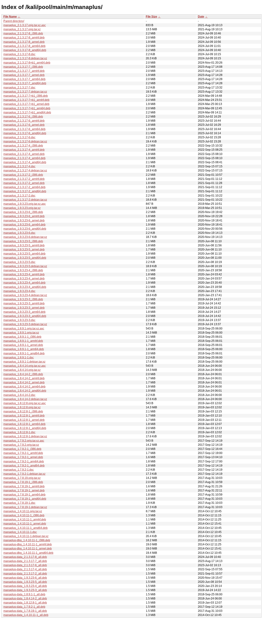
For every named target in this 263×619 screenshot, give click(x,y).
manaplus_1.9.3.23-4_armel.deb (24, 278)
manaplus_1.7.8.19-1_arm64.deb (24, 494)
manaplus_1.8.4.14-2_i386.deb (23, 374)
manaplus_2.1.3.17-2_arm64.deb (24, 187)
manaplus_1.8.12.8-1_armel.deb (24, 419)
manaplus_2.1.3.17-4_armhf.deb (24, 149)
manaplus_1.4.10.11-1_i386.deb (23, 515)
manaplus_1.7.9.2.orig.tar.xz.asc (23, 440)
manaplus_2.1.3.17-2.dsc (19, 195)
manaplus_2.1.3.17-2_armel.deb (24, 183)
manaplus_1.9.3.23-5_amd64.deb (24, 257)
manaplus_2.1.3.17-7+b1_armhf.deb (26, 99)
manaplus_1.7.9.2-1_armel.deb (23, 457)
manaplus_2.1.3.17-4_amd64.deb (24, 162)
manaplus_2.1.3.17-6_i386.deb (23, 116)
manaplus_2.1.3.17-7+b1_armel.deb (26, 104)
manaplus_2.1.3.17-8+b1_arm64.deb (26, 62)
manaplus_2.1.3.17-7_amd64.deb (24, 83)
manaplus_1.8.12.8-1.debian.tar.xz (25, 436)
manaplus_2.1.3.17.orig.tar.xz (22, 29)
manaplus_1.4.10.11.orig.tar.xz (22, 511)
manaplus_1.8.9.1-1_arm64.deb (23, 349)
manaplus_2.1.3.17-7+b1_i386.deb (25, 95)
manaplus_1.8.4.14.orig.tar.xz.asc (24, 365)
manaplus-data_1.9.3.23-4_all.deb (25, 585)
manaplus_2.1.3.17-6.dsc (19, 137)
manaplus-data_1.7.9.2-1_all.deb (24, 606)
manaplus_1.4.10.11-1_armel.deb (24, 523)
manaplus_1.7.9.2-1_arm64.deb (23, 461)
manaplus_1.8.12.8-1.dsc (19, 432)
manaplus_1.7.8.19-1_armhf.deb (24, 486)
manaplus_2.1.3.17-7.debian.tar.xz (25, 91)
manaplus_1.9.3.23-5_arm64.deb (24, 253)
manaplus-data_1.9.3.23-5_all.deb (25, 581)
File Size (151, 16)
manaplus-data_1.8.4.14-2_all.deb (25, 598)
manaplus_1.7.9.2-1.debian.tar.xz (24, 473)
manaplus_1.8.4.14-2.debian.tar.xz (25, 399)
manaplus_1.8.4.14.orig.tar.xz (22, 369)
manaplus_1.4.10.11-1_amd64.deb (25, 527)
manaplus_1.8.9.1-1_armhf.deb (23, 340)
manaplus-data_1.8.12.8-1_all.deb (25, 602)
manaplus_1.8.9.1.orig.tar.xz (21, 332)
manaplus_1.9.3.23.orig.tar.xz (22, 207)
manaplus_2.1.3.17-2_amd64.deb (24, 191)
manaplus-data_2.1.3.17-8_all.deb (25, 556)
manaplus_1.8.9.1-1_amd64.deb (24, 353)
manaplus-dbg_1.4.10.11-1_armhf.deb (27, 544)
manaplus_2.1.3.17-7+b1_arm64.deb (26, 108)
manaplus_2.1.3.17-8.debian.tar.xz (25, 58)
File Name (10, 16)
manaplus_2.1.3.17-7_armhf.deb (24, 70)
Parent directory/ (13, 21)
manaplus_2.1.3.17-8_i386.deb (23, 33)
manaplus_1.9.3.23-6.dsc (19, 232)
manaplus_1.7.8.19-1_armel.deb (24, 490)
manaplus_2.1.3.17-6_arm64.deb (24, 129)
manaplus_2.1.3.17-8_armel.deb (24, 41)
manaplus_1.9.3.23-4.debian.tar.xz (25, 295)
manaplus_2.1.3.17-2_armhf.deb (24, 178)
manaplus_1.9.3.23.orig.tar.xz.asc (24, 203)
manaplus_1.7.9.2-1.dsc (18, 469)
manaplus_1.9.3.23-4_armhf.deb (24, 274)
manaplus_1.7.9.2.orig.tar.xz (21, 444)
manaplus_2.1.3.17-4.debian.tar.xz (25, 170)
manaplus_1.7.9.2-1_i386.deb (22, 448)
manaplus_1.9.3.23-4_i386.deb (23, 270)
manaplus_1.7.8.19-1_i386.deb (23, 482)
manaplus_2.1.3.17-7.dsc (19, 87)
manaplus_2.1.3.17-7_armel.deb (24, 75)
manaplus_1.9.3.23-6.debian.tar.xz (25, 236)
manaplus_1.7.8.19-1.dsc (19, 502)
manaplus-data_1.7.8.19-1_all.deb (25, 610)
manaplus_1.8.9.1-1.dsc (18, 357)
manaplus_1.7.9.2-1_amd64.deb (24, 465)
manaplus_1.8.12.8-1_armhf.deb (24, 415)
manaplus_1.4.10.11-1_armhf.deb (24, 519)
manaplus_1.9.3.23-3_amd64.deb (24, 315)
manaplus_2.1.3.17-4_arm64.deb (24, 158)
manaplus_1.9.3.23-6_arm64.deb (24, 224)
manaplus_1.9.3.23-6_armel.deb (24, 220)
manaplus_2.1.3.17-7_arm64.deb (24, 79)
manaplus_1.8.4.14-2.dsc (19, 394)
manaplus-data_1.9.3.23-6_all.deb (25, 577)
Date (201, 16)
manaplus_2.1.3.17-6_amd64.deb (24, 133)
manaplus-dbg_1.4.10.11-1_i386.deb (26, 540)
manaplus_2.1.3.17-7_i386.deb (23, 66)
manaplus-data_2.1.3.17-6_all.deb (25, 565)
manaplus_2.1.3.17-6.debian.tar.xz (25, 141)
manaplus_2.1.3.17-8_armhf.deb (24, 37)
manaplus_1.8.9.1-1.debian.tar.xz (24, 361)
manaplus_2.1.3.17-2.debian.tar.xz (25, 199)
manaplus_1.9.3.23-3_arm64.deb (24, 311)
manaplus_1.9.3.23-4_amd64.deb (24, 286)
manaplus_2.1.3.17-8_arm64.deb (24, 45)
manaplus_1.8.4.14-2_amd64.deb (24, 390)
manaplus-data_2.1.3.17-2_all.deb (25, 573)
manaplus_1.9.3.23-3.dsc (19, 320)
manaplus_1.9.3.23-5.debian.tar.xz (25, 266)
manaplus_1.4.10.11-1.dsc (20, 532)
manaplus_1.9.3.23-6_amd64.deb (24, 228)
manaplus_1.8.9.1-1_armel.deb (23, 344)
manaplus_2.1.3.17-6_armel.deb (24, 124)
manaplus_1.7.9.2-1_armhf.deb (23, 453)
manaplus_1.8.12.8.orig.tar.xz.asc (24, 403)
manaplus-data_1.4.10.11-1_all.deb (25, 614)
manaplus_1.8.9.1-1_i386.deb (22, 336)
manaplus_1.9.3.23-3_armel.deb (24, 307)
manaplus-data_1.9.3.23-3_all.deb (25, 590)
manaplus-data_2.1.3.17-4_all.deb (25, 569)
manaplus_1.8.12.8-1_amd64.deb (24, 428)
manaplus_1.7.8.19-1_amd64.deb (24, 498)
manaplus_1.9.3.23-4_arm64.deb (24, 282)
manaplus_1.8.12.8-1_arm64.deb (24, 424)
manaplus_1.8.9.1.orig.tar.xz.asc (23, 328)
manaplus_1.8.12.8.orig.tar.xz (22, 407)
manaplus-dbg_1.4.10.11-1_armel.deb (27, 548)
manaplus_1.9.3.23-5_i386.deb (23, 241)
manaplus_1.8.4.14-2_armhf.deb (24, 378)
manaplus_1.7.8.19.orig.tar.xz (22, 477)
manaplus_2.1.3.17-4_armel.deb (24, 154)
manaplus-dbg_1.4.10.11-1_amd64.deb (28, 552)
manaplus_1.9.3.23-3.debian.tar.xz (25, 324)
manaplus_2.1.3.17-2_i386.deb (23, 174)
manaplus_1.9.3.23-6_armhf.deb (24, 216)
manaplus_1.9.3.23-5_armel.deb (24, 249)
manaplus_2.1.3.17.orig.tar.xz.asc (24, 25)
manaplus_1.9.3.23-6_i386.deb (23, 212)
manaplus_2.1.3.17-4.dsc (19, 166)
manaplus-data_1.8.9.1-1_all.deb (24, 594)
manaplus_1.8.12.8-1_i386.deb (23, 411)
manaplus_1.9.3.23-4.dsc (19, 291)
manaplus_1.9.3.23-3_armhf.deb (24, 303)
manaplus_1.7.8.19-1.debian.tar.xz (25, 507)
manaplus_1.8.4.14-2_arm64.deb (24, 386)
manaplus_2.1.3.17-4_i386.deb (23, 145)
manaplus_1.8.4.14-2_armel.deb (24, 382)
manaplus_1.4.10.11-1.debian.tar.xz (25, 536)
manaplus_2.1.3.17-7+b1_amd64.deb (27, 112)
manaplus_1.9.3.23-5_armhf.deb (24, 245)
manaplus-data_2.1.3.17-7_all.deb (25, 561)
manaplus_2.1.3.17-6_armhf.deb (24, 120)
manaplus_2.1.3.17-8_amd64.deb (24, 50)
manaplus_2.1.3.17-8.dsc (19, 54)
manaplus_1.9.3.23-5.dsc (19, 262)
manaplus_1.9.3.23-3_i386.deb (23, 299)
